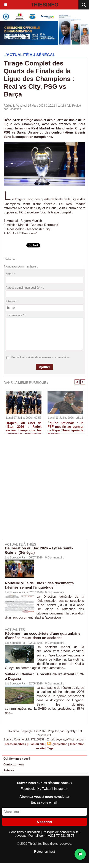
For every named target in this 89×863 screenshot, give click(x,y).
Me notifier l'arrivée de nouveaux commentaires (40, 357)
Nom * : (10, 273)
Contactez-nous (13, 764)
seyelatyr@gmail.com (30, 835)
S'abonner (44, 822)
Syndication (59, 744)
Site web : (12, 301)
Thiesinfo (45, 5)
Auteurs (8, 770)
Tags (50, 748)
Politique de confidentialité (61, 832)
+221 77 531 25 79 (61, 835)
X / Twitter (44, 788)
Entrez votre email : (44, 802)
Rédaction (14, 108)
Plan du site (36, 744)
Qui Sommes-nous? (16, 758)
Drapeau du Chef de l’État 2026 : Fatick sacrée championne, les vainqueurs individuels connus (23, 426)
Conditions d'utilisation (25, 832)
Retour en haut (44, 851)
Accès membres (15, 744)
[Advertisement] (42, 490)
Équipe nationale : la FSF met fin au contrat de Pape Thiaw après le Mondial (65, 426)
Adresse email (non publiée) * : (25, 287)
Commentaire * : (16, 315)
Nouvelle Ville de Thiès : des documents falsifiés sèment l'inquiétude (39, 585)
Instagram (61, 788)
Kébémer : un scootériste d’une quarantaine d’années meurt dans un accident (42, 635)
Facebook (28, 788)
